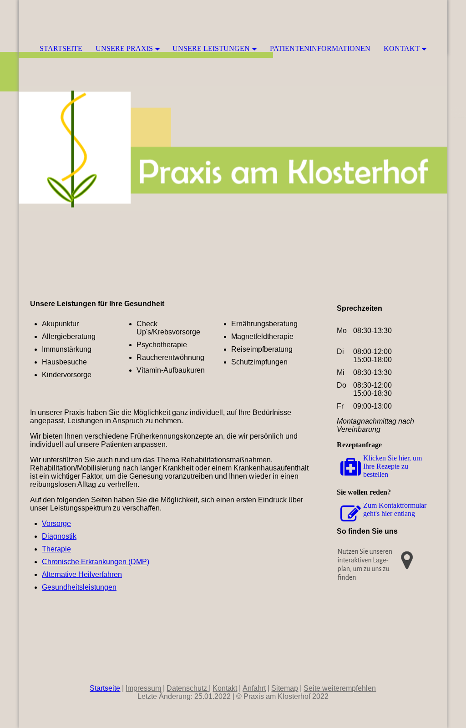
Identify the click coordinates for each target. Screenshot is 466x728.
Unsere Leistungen (211, 48)
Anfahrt (254, 688)
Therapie (56, 549)
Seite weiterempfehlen (340, 688)
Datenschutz (188, 688)
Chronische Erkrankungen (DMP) (95, 562)
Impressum (143, 688)
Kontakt (402, 48)
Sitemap (284, 688)
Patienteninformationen (320, 48)
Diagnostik (59, 536)
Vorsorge (56, 523)
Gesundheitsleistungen (79, 587)
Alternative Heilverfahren (82, 574)
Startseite (61, 48)
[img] (413, 20)
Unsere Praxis (124, 48)
